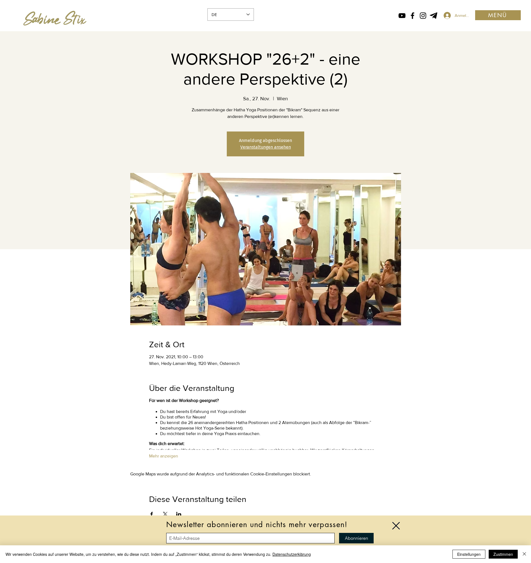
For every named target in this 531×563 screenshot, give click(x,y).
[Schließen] (524, 554)
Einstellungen (469, 554)
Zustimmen (503, 554)
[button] (396, 525)
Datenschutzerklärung (291, 554)
